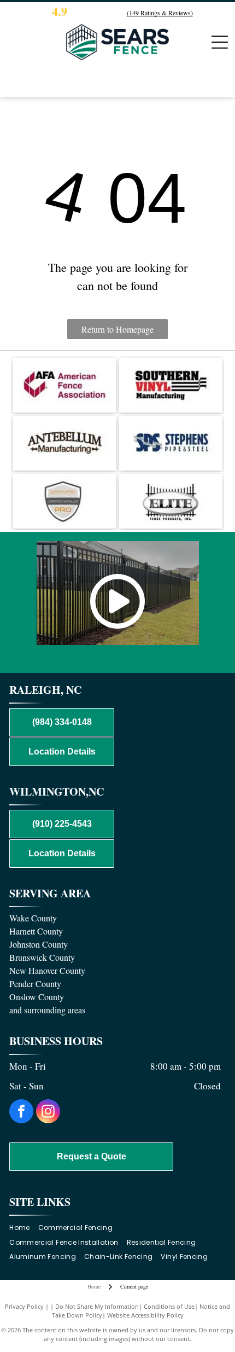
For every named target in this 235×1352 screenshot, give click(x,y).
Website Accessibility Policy (145, 1315)
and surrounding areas (47, 1010)
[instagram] (48, 1112)
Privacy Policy (24, 1306)
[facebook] (21, 1112)
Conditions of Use (169, 1306)
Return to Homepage (117, 329)
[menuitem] (23, 1227)
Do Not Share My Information (97, 1306)
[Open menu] (220, 42)
